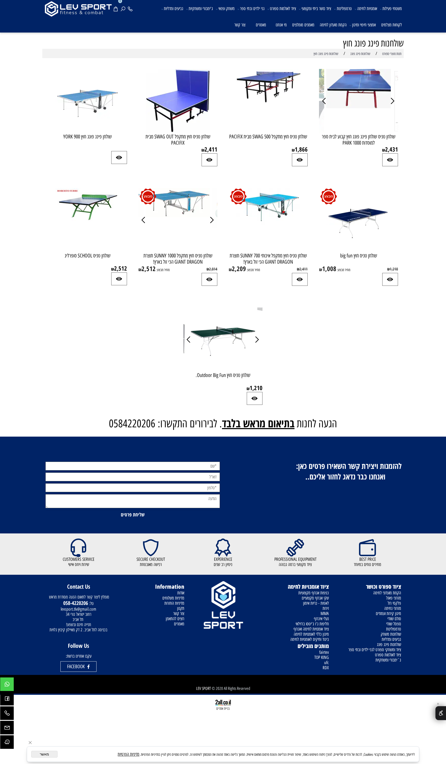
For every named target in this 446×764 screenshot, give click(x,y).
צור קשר (239, 24)
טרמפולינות (344, 8)
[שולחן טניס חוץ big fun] (358, 251)
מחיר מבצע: (343, 270)
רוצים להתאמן (175, 618)
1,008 (329, 268)
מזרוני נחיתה (392, 608)
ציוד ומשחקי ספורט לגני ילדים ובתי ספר (374, 649)
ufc (326, 662)
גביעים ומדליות (173, 8)
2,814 (213, 269)
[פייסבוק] (7, 700)
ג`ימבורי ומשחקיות (388, 660)
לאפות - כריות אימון (316, 603)
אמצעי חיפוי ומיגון (364, 24)
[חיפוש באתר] (124, 8)
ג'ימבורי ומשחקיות (201, 8)
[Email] (7, 729)
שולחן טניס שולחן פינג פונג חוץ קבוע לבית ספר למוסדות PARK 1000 (358, 139)
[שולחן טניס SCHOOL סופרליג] (87, 222)
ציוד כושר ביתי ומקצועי (316, 8)
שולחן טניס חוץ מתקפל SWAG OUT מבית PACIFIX (178, 139)
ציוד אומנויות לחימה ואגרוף (311, 629)
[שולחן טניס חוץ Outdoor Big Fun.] (223, 370)
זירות (326, 608)
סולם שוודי (394, 618)
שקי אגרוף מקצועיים (315, 598)
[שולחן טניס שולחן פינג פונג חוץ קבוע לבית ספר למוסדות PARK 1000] (358, 106)
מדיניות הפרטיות (128, 754)
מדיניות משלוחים (173, 598)
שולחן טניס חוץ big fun (358, 256)
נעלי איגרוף (321, 618)
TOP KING (321, 657)
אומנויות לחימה (367, 8)
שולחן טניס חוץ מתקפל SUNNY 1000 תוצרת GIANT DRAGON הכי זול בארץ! (178, 259)
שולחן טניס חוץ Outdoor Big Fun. (223, 375)
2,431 (391, 149)
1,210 (394, 269)
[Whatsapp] (7, 685)
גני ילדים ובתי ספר (252, 8)
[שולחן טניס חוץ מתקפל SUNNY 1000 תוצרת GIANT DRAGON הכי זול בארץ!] (178, 215)
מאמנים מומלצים (303, 24)
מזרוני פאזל (393, 598)
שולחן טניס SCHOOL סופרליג (87, 256)
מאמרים (261, 24)
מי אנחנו (281, 24)
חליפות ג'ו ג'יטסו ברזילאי (312, 623)
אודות (180, 592)
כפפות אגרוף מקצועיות (313, 592)
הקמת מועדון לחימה (333, 24)
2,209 (239, 268)
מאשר (44, 754)
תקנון (180, 608)
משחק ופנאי (226, 8)
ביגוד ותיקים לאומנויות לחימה (309, 639)
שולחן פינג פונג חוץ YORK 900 (87, 136)
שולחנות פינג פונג (389, 644)
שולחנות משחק (391, 634)
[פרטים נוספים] (390, 159)
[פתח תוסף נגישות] (440, 713)
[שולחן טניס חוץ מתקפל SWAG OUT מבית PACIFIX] (178, 131)
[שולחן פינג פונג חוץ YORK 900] (87, 130)
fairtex (324, 652)
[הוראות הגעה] (7, 743)
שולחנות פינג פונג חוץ (373, 43)
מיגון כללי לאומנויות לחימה (311, 634)
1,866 (301, 149)
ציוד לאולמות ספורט (283, 8)
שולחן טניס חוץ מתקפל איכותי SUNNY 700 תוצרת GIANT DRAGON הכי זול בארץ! (268, 259)
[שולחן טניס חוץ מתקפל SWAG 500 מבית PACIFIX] (268, 102)
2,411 (210, 149)
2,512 (148, 268)
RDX (326, 667)
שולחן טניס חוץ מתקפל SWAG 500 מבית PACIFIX (268, 136)
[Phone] (131, 8)
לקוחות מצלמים (391, 24)
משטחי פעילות (392, 8)
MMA (325, 613)
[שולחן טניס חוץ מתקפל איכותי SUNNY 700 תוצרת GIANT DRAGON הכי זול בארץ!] (268, 223)
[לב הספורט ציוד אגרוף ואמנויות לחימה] (78, 8)
